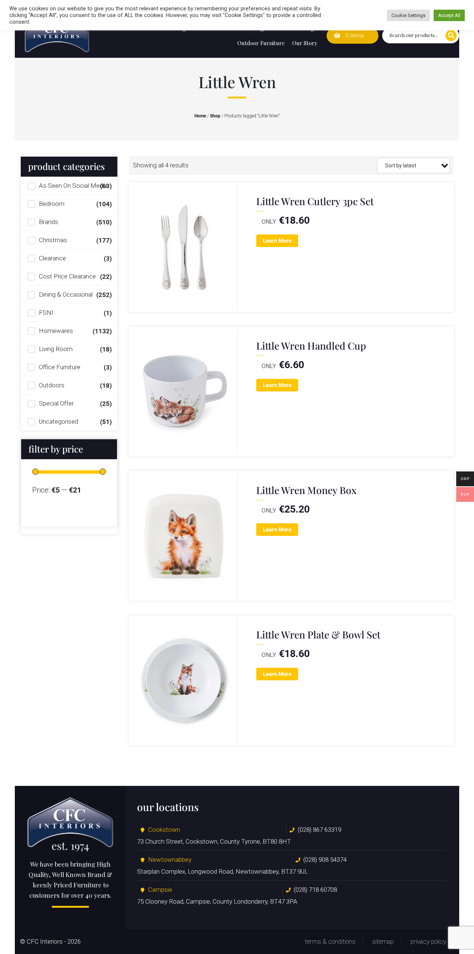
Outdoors (51, 385)
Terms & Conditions (330, 941)
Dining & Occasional (66, 294)
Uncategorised (58, 421)
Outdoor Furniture (261, 43)
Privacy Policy (428, 941)
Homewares (56, 330)
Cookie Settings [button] (408, 15)
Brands (48, 222)
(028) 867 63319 (319, 829)
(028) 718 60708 (315, 889)
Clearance (52, 258)
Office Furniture (59, 367)
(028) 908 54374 (325, 859)
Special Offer (56, 403)
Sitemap (383, 941)
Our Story (304, 43)
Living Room (56, 349)
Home (200, 116)
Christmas (53, 240)
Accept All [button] (449, 15)
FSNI (46, 312)
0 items (354, 35)
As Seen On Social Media (73, 185)
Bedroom (51, 203)
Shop (215, 116)
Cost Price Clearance (67, 276)
